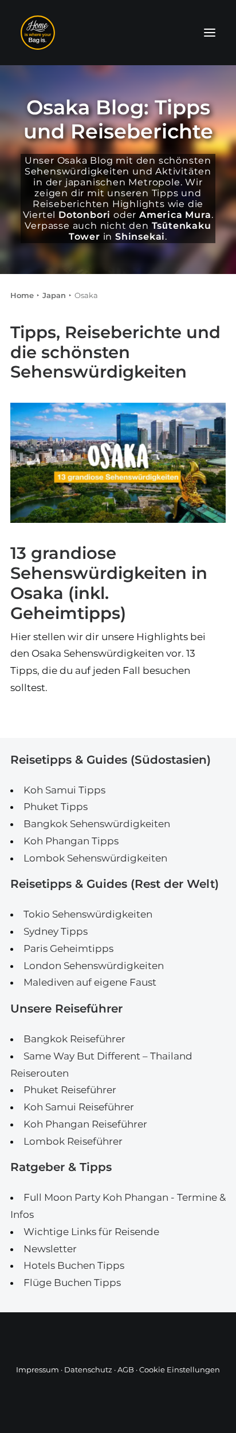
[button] (209, 32)
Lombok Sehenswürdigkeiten (95, 858)
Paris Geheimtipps (68, 948)
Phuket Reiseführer (69, 1089)
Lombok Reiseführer (73, 1141)
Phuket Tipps (55, 806)
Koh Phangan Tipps (71, 841)
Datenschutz (88, 1369)
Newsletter (50, 1249)
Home (22, 295)
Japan (54, 295)
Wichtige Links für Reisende (91, 1231)
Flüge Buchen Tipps (72, 1282)
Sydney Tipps (55, 931)
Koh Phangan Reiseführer (85, 1124)
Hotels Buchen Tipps (73, 1265)
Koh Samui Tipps (64, 790)
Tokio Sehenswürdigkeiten (87, 914)
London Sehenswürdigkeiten (93, 965)
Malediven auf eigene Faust (89, 982)
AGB (125, 1369)
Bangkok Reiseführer (74, 1039)
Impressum (37, 1369)
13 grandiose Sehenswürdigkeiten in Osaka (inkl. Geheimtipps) (108, 582)
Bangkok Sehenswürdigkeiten (96, 823)
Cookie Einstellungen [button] (179, 1369)
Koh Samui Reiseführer (78, 1107)
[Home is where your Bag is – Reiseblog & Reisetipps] (118, 32)
